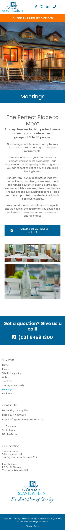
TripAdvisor (12, 434)
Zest (21, 521)
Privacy (29, 526)
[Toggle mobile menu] (61, 7)
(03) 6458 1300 (35, 337)
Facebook (10, 426)
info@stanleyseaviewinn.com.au (27, 419)
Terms (36, 526)
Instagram (11, 430)
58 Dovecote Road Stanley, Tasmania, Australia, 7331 (19, 456)
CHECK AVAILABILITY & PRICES (32, 18)
